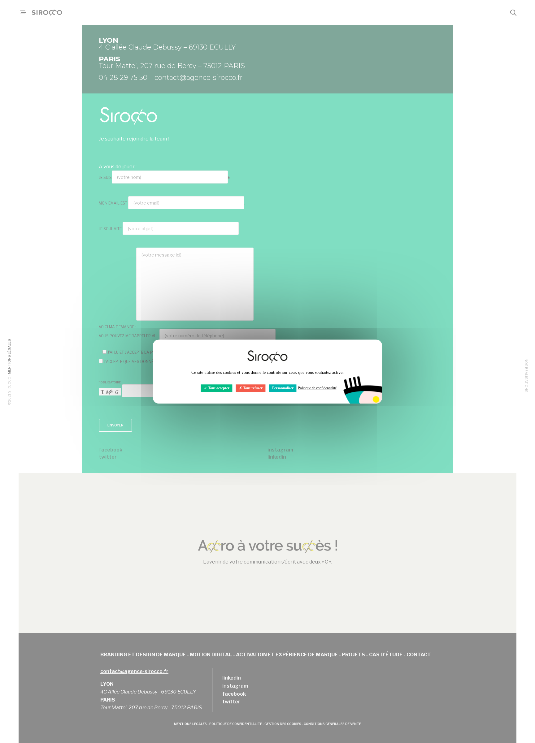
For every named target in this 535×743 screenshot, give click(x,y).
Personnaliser (283, 388)
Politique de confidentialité (317, 388)
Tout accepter (218, 388)
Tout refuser (252, 388)
